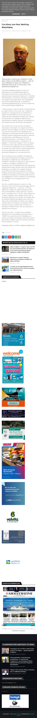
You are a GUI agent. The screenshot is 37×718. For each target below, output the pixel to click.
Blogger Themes (16, 714)
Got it (24, 14)
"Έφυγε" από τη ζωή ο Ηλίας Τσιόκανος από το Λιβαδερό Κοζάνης (22, 670)
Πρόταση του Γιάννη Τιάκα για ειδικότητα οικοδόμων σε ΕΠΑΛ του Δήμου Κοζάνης (21, 259)
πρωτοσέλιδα (15, 630)
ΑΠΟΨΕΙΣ (12, 19)
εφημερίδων (22, 630)
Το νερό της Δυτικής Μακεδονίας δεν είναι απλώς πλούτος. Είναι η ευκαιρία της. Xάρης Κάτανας (22, 268)
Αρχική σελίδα (5, 19)
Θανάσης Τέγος (7, 31)
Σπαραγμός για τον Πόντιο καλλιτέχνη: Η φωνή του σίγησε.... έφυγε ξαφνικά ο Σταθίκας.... (22, 650)
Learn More (16, 14)
